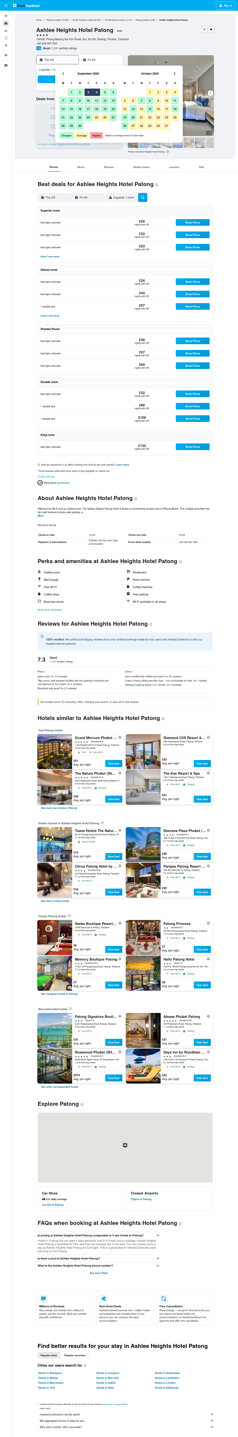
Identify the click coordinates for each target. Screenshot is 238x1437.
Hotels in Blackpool (50, 1373)
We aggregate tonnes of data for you (62, 1421)
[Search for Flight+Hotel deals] (5, 38)
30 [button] (79, 126)
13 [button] (113, 101)
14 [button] (63, 109)
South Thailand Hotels (83, 19)
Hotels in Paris (105, 1387)
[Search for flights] (5, 16)
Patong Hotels (142, 19)
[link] (59, 807)
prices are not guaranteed (115, 1404)
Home (39, 19)
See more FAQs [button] (99, 1273)
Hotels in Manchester (51, 1382)
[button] (6, 5)
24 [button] (88, 117)
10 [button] (88, 101)
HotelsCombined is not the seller (60, 1414)
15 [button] (71, 109)
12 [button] (104, 101)
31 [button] (166, 126)
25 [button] (96, 117)
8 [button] (71, 101)
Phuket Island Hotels (114, 19)
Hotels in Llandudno (167, 1378)
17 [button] (88, 109)
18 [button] (96, 109)
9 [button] (80, 101)
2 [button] (80, 92)
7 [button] (63, 101)
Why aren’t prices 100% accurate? (61, 1427)
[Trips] (5, 55)
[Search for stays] (5, 23)
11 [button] (96, 101)
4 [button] (96, 92)
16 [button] (79, 109)
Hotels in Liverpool (108, 1373)
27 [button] (113, 117)
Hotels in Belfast (48, 1378)
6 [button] (113, 92)
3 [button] (88, 92)
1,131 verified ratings (64, 48)
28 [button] (63, 126)
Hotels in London (165, 1382)
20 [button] (113, 109)
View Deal (114, 763)
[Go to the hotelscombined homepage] (26, 5)
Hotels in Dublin (106, 1382)
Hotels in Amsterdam (167, 1373)
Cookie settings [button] (46, 476)
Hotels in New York (108, 1378)
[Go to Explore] (5, 45)
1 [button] (71, 92)
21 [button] (63, 117)
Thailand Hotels (53, 19)
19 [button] (104, 109)
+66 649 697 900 (46, 43)
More (41, 515)
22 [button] (71, 117)
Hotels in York (46, 1387)
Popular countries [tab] (75, 1355)
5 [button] (105, 92)
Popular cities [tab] (49, 1355)
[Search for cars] (5, 30)
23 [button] (79, 117)
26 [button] (104, 117)
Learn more (122, 464)
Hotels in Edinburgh (167, 1387)
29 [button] (71, 126)
